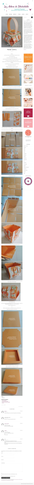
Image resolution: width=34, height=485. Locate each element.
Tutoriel (19, 14)
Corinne (5, 430)
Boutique (10, 14)
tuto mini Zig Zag (4, 400)
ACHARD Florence (6, 423)
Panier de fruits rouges (5, 401)
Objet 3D (25, 165)
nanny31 (5, 411)
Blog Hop (25, 147)
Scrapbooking (25, 170)
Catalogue (25, 153)
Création (14, 14)
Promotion (25, 168)
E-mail (2, 456)
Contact (27, 14)
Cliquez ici (25, 49)
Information (25, 159)
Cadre (24, 150)
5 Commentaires (20, 406)
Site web (2, 459)
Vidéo (24, 173)
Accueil (7, 14)
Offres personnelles (26, 167)
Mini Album (25, 162)
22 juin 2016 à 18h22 (6, 431)
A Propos (23, 14)
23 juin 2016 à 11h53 (6, 424)
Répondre (21, 417)
